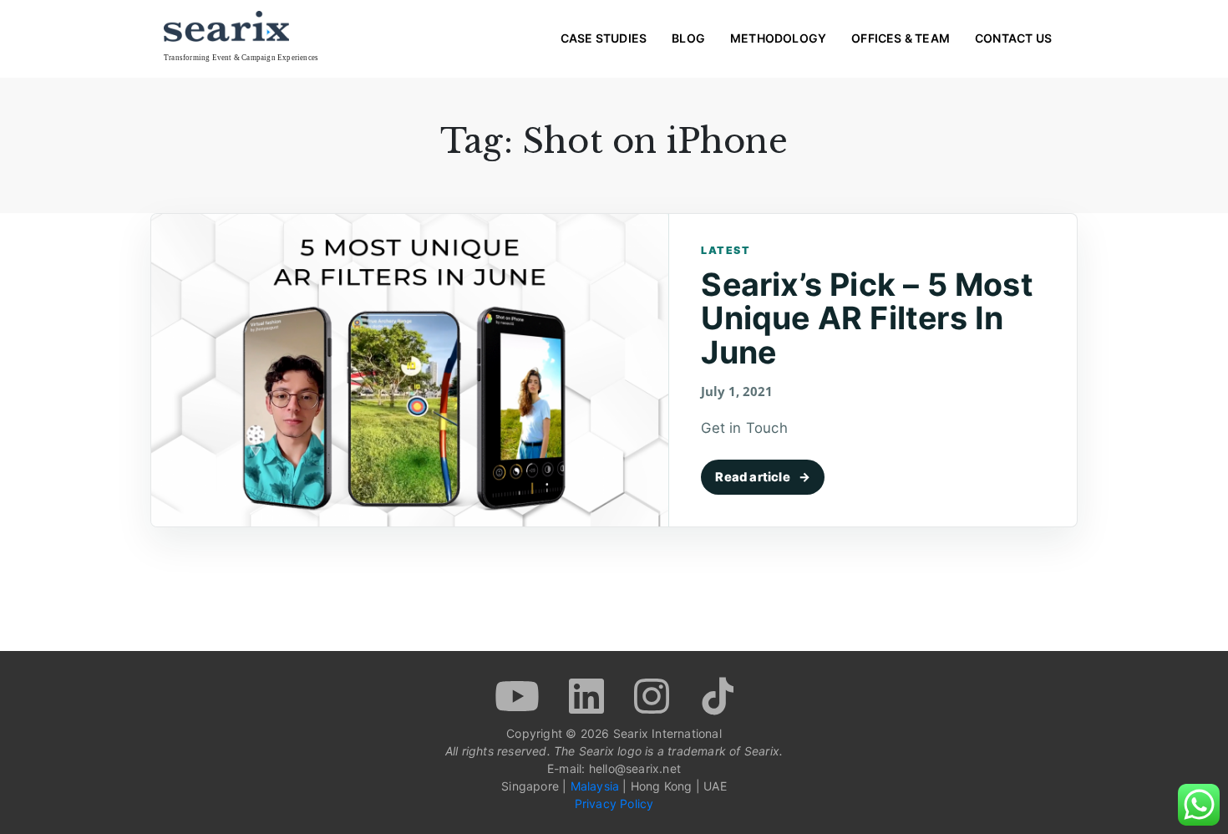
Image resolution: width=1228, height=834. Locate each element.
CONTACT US (1013, 38)
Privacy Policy (614, 803)
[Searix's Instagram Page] (653, 694)
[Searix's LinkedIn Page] (588, 694)
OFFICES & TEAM (900, 38)
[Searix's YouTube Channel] (519, 694)
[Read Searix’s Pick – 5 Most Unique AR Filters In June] (410, 370)
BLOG (688, 38)
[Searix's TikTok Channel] (715, 694)
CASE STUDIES (604, 38)
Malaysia (595, 786)
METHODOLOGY (778, 38)
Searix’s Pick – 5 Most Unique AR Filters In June (867, 318)
